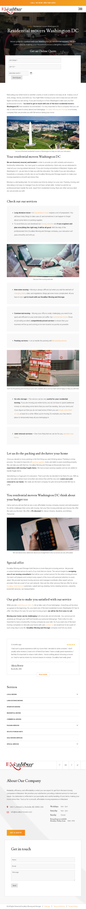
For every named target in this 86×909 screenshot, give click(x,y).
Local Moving (12, 694)
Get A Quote (17, 78)
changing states (20, 293)
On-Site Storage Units (15, 731)
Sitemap (47, 906)
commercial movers (60, 317)
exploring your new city (25, 605)
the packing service (59, 341)
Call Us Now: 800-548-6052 (43, 3)
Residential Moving (14, 713)
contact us (49, 625)
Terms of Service (59, 906)
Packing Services (13, 725)
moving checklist (47, 224)
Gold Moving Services (14, 738)
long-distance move (41, 213)
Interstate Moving (13, 707)
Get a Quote (16, 833)
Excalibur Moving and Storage (57, 110)
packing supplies (38, 462)
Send (14, 885)
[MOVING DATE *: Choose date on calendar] (31, 73)
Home (29, 26)
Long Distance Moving (15, 700)
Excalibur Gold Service (15, 586)
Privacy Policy (73, 906)
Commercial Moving (14, 719)
